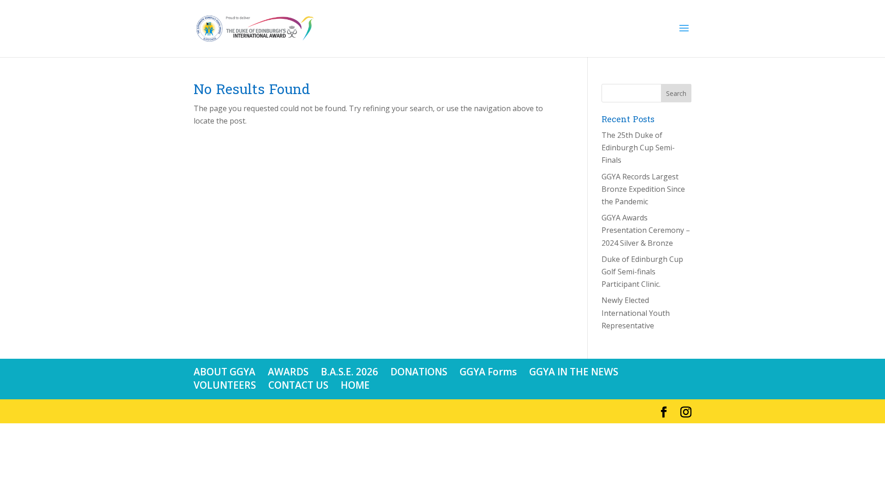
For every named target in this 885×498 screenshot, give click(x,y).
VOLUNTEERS (225, 385)
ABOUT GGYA (224, 371)
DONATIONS (418, 371)
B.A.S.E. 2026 (349, 371)
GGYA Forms (488, 371)
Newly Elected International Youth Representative (636, 312)
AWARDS (288, 371)
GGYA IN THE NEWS (573, 371)
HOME (355, 385)
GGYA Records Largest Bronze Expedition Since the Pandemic (643, 189)
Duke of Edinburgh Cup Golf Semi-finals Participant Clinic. (642, 271)
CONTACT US (298, 385)
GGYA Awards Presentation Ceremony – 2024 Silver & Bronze (646, 230)
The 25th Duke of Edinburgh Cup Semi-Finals (638, 147)
